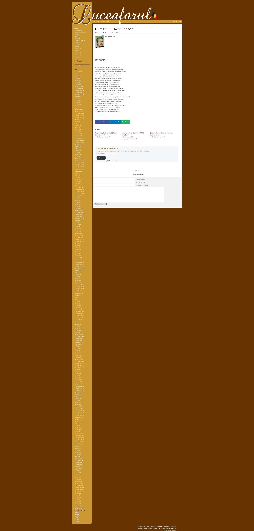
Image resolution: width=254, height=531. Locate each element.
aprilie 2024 (78, 130)
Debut (76, 36)
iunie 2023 (78, 150)
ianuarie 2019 (79, 260)
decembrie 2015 (79, 336)
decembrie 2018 (79, 262)
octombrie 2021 (79, 192)
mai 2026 (77, 78)
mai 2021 (77, 202)
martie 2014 (78, 380)
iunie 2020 (78, 225)
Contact (77, 57)
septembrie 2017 (79, 293)
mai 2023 (77, 152)
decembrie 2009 (79, 485)
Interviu (77, 51)
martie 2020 (78, 231)
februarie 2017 (79, 307)
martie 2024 (78, 132)
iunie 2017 (78, 299)
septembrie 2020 (79, 218)
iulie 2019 (77, 247)
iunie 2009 (78, 498)
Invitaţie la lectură (80, 40)
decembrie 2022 (79, 163)
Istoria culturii (79, 49)
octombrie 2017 (79, 291)
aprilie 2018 (78, 278)
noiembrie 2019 (79, 239)
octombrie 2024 (79, 117)
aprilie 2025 (78, 105)
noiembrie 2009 (79, 487)
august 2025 (78, 97)
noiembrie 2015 (79, 338)
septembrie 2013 (79, 392)
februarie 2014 (79, 382)
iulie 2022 (77, 173)
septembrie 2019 (79, 243)
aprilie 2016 (78, 328)
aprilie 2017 (78, 303)
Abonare (101, 158)
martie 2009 (78, 504)
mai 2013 (77, 400)
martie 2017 (78, 305)
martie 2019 (78, 256)
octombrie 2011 (79, 440)
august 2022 (78, 171)
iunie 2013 (78, 398)
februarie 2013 (79, 407)
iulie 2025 (77, 99)
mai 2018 (77, 276)
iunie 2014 (78, 374)
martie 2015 (78, 355)
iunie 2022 (78, 175)
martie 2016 (78, 330)
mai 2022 (77, 177)
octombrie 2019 (79, 241)
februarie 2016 (79, 332)
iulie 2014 (77, 371)
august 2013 (78, 394)
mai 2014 (77, 376)
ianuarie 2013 (79, 409)
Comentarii (78, 42)
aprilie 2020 (78, 229)
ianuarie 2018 (79, 285)
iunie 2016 (78, 324)
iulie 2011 (77, 446)
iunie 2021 (78, 200)
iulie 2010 (77, 471)
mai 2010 (77, 475)
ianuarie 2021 (79, 210)
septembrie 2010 (79, 467)
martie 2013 (78, 405)
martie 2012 (78, 429)
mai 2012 (77, 425)
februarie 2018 (79, 283)
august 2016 (78, 320)
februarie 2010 (79, 481)
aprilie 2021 (78, 204)
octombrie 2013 (79, 390)
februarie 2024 (79, 134)
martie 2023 (78, 156)
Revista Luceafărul (157, 526)
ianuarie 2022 (79, 185)
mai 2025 (77, 103)
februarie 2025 (79, 109)
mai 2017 (77, 301)
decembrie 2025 (79, 88)
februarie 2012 (79, 431)
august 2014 (78, 369)
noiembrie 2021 (79, 190)
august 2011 (78, 444)
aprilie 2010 (78, 477)
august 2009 (78, 493)
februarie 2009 (79, 506)
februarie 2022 (79, 183)
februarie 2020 (79, 233)
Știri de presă (78, 55)
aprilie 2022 (78, 179)
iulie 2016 (77, 322)
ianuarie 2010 (79, 483)
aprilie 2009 (78, 502)
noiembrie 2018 (79, 264)
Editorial (77, 34)
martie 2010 (78, 479)
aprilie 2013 (78, 402)
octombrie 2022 (79, 167)
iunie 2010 (78, 473)
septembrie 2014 (79, 367)
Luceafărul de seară (80, 32)
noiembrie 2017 (79, 289)
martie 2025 (78, 107)
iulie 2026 (77, 74)
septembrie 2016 (79, 318)
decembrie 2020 (79, 212)
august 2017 (78, 295)
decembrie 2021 (79, 187)
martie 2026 (78, 82)
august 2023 (78, 146)
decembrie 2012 (79, 411)
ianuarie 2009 (79, 508)
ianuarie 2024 (79, 136)
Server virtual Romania (170, 530)
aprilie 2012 (78, 427)
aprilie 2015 (78, 353)
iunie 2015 (78, 349)
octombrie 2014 (79, 365)
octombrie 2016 (79, 316)
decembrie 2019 (79, 237)
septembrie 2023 (79, 144)
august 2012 (78, 419)
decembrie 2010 (79, 460)
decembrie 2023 (79, 138)
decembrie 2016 (79, 312)
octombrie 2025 (79, 92)
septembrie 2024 (79, 119)
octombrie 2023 (79, 142)
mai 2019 (77, 252)
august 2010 (78, 469)
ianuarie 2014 (79, 384)
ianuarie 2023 (79, 161)
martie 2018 (78, 281)
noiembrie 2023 (79, 140)
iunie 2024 (78, 125)
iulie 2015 (77, 347)
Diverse (77, 47)
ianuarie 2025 (79, 111)
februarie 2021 (79, 208)
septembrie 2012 (79, 417)
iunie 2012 (78, 423)
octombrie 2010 (79, 464)
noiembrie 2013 (79, 388)
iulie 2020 (77, 223)
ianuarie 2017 (79, 309)
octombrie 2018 (79, 266)
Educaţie (77, 38)
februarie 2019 (79, 258)
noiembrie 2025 (79, 90)
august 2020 (78, 221)
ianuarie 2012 (79, 433)
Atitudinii (77, 44)
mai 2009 (77, 500)
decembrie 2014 (79, 361)
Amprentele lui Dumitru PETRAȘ (105, 133)
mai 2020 (77, 227)
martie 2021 (78, 206)
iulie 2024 (77, 123)
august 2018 (78, 270)
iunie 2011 (78, 448)
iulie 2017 (77, 297)
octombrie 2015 (79, 340)
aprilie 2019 (78, 254)
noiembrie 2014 (79, 363)
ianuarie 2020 (79, 235)
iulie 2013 (77, 396)
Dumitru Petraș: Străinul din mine (161, 133)
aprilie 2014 (78, 378)
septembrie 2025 (79, 94)
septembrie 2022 (79, 169)
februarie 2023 (79, 159)
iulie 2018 (77, 272)
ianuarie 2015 (79, 359)
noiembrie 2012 (79, 413)
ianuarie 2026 (79, 86)
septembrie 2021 (79, 194)
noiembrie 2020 (79, 214)
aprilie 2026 (78, 80)
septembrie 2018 (79, 268)
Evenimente (78, 53)
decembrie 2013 (79, 386)
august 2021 (78, 196)
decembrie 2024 (79, 113)
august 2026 (78, 72)
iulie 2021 (77, 198)
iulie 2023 (77, 148)
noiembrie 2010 (79, 462)
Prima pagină (78, 30)
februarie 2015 (79, 357)
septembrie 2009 (79, 491)
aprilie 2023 (78, 154)
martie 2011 (78, 454)
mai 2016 (77, 326)
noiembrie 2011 (79, 438)
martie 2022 (78, 181)
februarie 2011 (79, 456)
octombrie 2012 (79, 415)
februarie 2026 (79, 84)
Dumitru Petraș (107, 32)
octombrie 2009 (79, 489)
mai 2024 (77, 128)
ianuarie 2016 (79, 334)
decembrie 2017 (79, 287)
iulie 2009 (77, 496)
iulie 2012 (77, 421)
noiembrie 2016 (79, 314)
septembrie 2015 (79, 343)
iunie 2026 (78, 76)
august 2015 (78, 345)
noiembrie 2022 (79, 165)
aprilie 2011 (78, 452)
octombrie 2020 (79, 216)
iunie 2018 (78, 274)
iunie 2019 (78, 249)
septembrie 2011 (79, 442)
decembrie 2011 (79, 436)
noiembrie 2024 (79, 115)
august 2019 (78, 245)
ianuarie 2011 (79, 458)
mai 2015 (77, 351)
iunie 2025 (78, 101)
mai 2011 (77, 450)
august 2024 (78, 121)
